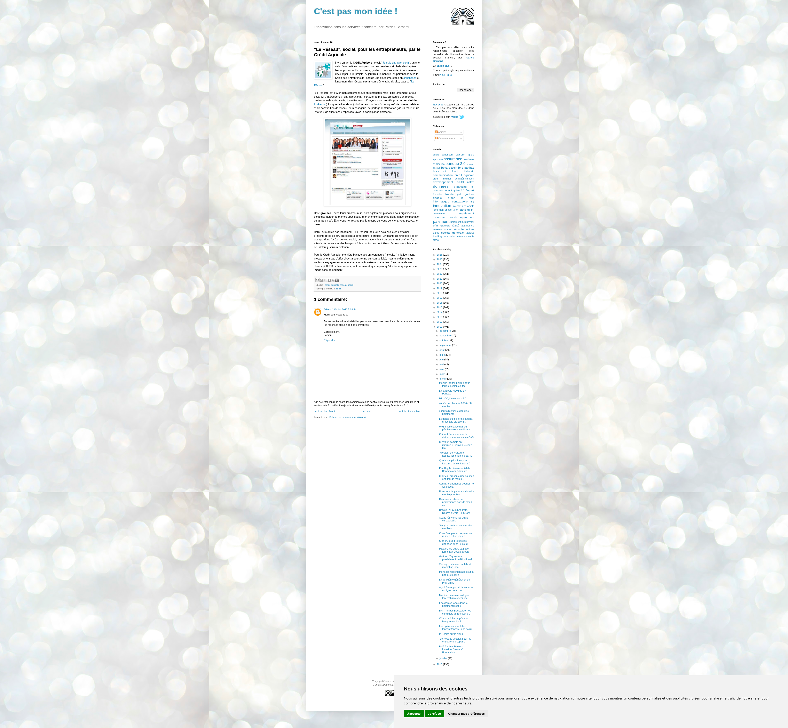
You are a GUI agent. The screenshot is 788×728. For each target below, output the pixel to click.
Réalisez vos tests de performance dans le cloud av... (455, 502)
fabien (327, 309)
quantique (445, 225)
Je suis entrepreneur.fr (396, 62)
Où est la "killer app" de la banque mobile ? (453, 620)
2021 (440, 278)
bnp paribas (466, 167)
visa (445, 236)
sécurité (459, 229)
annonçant (409, 77)
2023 (440, 269)
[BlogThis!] (321, 280)
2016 (440, 302)
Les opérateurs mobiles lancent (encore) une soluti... (456, 628)
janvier (444, 658)
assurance (453, 159)
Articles (442, 132)
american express (453, 154)
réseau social (346, 285)
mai (442, 364)
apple (471, 154)
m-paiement (466, 213)
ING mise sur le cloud (451, 634)
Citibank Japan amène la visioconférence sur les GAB (456, 436)
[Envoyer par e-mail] (317, 280)
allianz (436, 154)
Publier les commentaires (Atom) (347, 417)
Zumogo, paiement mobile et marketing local (455, 566)
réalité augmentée (463, 225)
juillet (443, 354)
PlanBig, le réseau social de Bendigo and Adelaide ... (454, 470)
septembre (446, 345)
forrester (437, 194)
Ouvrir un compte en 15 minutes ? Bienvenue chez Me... (455, 445)
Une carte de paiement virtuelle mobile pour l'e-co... (456, 493)
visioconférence (458, 236)
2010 (440, 664)
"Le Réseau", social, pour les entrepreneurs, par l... (455, 640)
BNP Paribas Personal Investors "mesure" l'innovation (451, 649)
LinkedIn (319, 104)
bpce (436, 171)
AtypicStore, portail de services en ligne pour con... (456, 589)
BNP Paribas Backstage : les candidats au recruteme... (455, 612)
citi (445, 171)
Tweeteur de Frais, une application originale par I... (455, 454)
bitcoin (453, 167)
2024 (440, 264)
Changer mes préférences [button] (466, 713)
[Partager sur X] (325, 280)
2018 (440, 293)
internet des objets (463, 206)
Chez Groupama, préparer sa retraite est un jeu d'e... (455, 535)
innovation (442, 205)
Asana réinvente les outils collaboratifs (453, 519)
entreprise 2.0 (456, 190)
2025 (440, 259)
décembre (445, 330)
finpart (470, 190)
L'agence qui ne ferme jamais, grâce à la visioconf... (456, 420)
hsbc (471, 198)
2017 (440, 297)
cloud (454, 171)
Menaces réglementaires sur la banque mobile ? (456, 573)
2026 (440, 254)
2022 (440, 273)
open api (467, 217)
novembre (445, 335)
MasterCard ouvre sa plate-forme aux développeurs (454, 550)
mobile (453, 217)
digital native (465, 182)
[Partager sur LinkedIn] (337, 280)
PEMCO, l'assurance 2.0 (452, 398)
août (442, 350)
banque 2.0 (456, 163)
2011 (440, 326)
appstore (438, 159)
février (443, 378)
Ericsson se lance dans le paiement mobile (453, 604)
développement (443, 182)
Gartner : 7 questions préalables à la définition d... (456, 558)
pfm (435, 225)
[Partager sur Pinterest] (333, 280)
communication (443, 175)
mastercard (439, 217)
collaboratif (468, 171)
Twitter (454, 116)
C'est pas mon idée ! (355, 11)
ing (472, 201)
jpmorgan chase (442, 209)
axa (466, 159)
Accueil (367, 411)
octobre (444, 340)
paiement (441, 221)
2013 (440, 317)
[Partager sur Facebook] (329, 280)
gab (459, 194)
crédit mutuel (442, 178)
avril (442, 369)
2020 (440, 283)
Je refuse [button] (434, 713)
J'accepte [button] (413, 713)
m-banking (463, 209)
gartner (469, 194)
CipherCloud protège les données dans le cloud (453, 542)
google (437, 197)
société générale (452, 232)
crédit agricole (332, 285)
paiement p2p (458, 222)
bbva (444, 167)
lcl (454, 210)
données (441, 186)
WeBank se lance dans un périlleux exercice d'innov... (455, 428)
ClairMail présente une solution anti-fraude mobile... (456, 477)
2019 (440, 288)
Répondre (329, 340)
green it (455, 197)
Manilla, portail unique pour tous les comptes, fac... (454, 384)
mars (443, 374)
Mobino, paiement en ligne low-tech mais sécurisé (454, 597)
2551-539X (445, 75)
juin (442, 359)
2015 (440, 307)
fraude (449, 194)
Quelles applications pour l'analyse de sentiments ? (454, 462)
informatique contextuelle (450, 201)
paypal (470, 222)
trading (437, 236)
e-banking (460, 186)
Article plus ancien (409, 411)
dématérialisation (464, 178)
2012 (440, 321)
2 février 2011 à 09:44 (344, 309)
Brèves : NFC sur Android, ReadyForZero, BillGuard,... (456, 511)
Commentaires (446, 138)
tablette (470, 232)
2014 (440, 312)
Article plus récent (325, 411)
